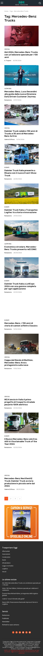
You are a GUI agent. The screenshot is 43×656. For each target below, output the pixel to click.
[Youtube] (30, 632)
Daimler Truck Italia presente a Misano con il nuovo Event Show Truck (20, 173)
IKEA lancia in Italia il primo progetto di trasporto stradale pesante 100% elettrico (19, 402)
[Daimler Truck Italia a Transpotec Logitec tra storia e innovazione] (21, 194)
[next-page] (20, 498)
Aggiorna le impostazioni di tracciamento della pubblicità (25, 652)
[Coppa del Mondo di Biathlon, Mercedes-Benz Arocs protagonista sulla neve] (21, 344)
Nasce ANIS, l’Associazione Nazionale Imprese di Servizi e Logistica (20, 603)
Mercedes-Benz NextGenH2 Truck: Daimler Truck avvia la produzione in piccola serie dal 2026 (19, 482)
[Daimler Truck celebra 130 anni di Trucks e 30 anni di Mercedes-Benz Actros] (21, 115)
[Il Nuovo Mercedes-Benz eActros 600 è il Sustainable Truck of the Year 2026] (21, 423)
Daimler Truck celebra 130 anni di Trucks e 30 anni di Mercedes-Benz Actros (20, 133)
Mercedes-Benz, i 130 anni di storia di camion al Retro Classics (20, 324)
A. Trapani (7, 60)
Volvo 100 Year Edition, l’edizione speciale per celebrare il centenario (20, 589)
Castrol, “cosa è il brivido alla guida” (13, 599)
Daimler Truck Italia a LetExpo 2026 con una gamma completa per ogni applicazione (20, 286)
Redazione (8, 100)
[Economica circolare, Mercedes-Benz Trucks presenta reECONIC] (21, 230)
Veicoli (7, 49)
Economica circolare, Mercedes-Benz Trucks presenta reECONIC (20, 248)
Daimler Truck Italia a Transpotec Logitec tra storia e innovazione (21, 211)
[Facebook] (13, 632)
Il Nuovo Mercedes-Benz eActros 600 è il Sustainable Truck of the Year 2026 (20, 441)
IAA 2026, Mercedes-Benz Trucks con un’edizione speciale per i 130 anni (21, 54)
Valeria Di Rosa (9, 139)
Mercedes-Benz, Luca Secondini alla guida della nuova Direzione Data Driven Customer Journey (20, 94)
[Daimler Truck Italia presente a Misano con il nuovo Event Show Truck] (21, 154)
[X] (26, 632)
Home (6, 11)
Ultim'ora (7, 88)
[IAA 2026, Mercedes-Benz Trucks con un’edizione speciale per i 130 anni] (21, 36)
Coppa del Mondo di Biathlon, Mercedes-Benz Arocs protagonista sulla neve (18, 362)
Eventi (6, 167)
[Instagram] (16, 632)
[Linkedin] (20, 632)
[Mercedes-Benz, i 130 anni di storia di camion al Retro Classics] (21, 307)
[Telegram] (23, 632)
